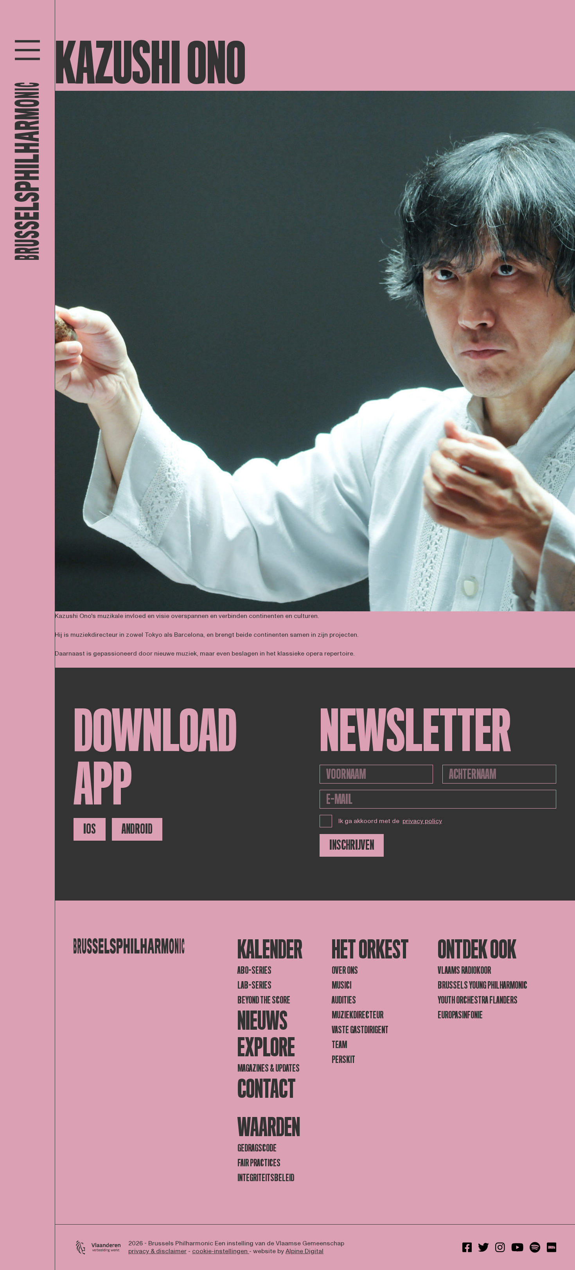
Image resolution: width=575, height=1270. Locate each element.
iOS (89, 829)
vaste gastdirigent (360, 1030)
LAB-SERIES (254, 985)
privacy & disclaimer (157, 1251)
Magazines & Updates (268, 1068)
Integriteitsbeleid (265, 1178)
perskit (343, 1059)
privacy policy (422, 821)
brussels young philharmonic (482, 985)
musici (341, 985)
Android (137, 829)
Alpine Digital (304, 1251)
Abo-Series (254, 970)
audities (344, 1000)
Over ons (345, 970)
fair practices (258, 1163)
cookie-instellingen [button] (220, 1251)
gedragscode (257, 1148)
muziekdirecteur (357, 1015)
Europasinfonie (460, 1015)
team (339, 1044)
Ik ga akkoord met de (390, 821)
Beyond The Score (263, 1000)
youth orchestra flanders (478, 1000)
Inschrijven (351, 845)
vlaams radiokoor (464, 970)
